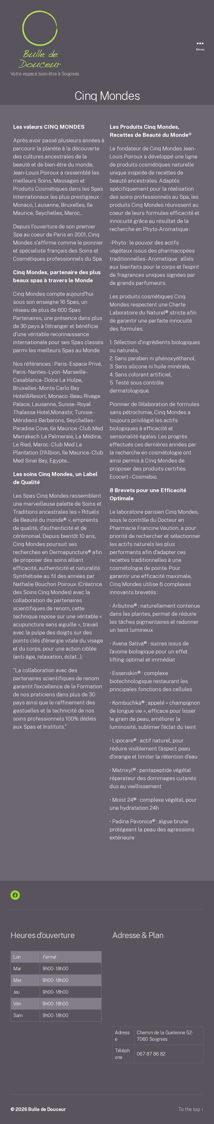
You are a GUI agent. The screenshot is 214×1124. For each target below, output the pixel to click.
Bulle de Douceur (47, 1109)
